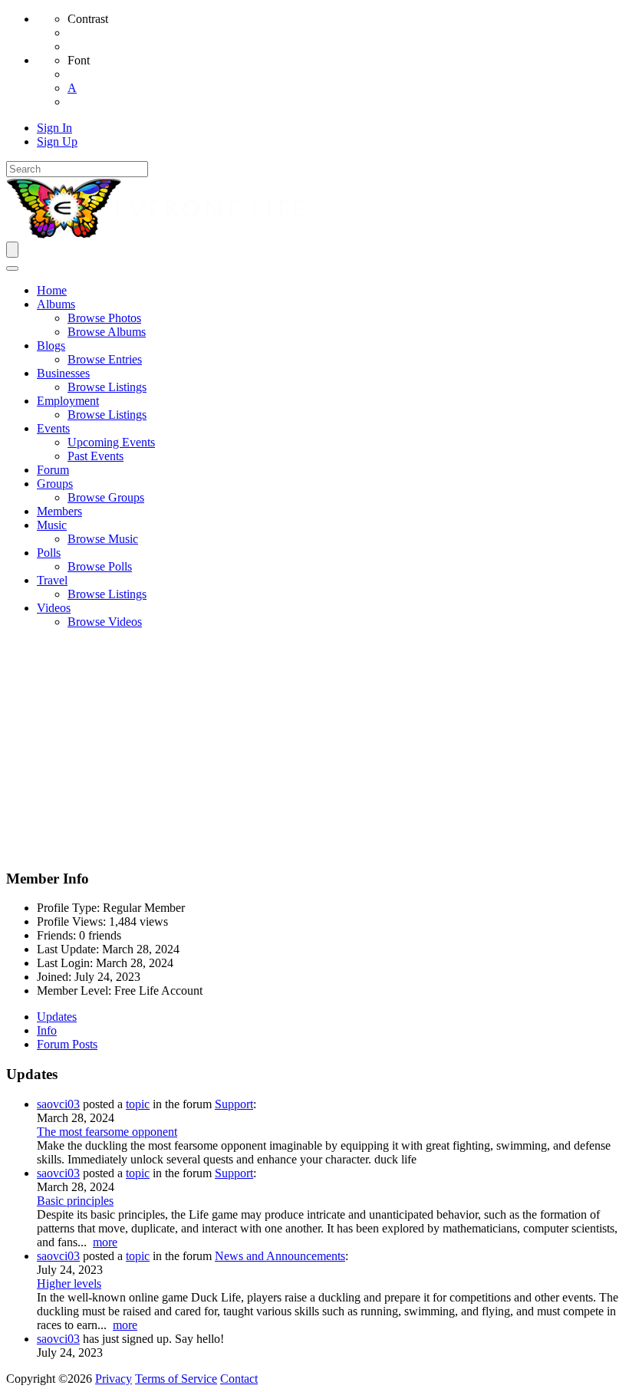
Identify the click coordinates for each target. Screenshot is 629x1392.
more (105, 1242)
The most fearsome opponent (107, 1131)
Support (234, 1104)
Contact (239, 1378)
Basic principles (75, 1200)
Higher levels (69, 1283)
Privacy (113, 1378)
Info (47, 1030)
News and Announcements (280, 1255)
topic (138, 1104)
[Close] (12, 268)
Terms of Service (176, 1378)
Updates (57, 1016)
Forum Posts (67, 1044)
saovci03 (58, 1104)
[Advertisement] (314, 748)
